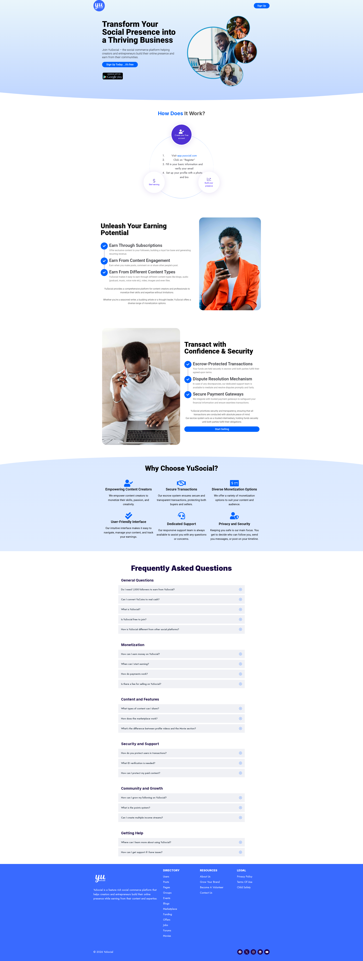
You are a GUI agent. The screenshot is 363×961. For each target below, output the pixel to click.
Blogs (166, 903)
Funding (167, 914)
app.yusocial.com (187, 155)
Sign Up (261, 6)
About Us (205, 876)
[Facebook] (240, 952)
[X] (246, 952)
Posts (166, 882)
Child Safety (244, 887)
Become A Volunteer (211, 887)
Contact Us (206, 893)
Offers (166, 920)
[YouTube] (267, 952)
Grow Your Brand (210, 882)
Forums (167, 930)
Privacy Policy (244, 876)
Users (166, 876)
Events (166, 898)
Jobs (165, 925)
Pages (166, 887)
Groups (167, 893)
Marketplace (170, 909)
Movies (167, 936)
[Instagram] (253, 952)
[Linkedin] (260, 952)
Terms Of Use (244, 882)
